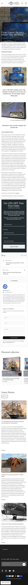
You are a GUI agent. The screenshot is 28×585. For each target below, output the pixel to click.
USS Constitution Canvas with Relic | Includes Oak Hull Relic (11, 379)
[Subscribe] (24, 564)
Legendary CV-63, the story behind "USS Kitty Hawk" (12, 475)
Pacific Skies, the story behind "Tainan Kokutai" (15, 263)
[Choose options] (19, 374)
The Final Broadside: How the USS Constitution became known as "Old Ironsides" (12, 422)
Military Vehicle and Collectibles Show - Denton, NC (12, 273)
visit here (17, 193)
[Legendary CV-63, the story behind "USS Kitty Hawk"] (14, 463)
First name (5, 229)
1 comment (25, 255)
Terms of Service (9, 342)
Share (4, 255)
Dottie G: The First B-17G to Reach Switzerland (12, 524)
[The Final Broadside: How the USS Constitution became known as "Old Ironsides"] (14, 409)
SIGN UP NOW (14, 246)
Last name (5, 237)
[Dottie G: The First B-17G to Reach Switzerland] (14, 512)
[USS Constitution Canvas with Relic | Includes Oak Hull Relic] (11, 366)
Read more (3, 450)
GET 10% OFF (5, 582)
